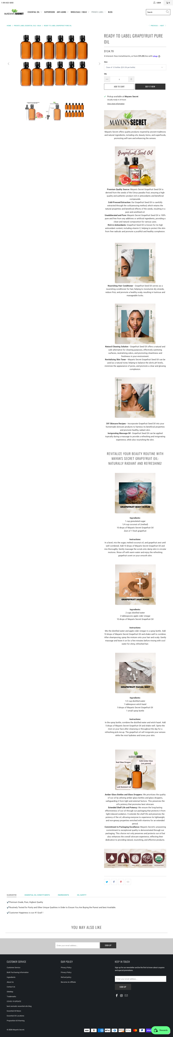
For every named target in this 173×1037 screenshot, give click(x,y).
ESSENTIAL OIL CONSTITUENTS (37, 895)
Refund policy (66, 977)
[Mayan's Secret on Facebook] (117, 995)
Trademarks (11, 996)
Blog (110, 12)
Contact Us (11, 987)
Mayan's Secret (18, 1030)
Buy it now (150, 86)
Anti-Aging (62, 12)
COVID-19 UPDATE (14, 1001)
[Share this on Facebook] (114, 882)
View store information (115, 104)
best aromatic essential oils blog (19, 1006)
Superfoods (49, 12)
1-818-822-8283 (7, 2)
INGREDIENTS (63, 895)
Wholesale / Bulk (79, 12)
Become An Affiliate (68, 982)
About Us (10, 982)
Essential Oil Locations (15, 1016)
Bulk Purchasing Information (18, 972)
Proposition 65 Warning (15, 1021)
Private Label (98, 12)
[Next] (99, 63)
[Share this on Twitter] (107, 882)
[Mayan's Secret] (14, 12)
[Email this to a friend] (128, 882)
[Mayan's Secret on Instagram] (122, 995)
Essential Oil (34, 12)
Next (162, 26)
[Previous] (9, 63)
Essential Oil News (14, 1011)
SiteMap (10, 992)
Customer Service (13, 967)
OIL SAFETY (81, 895)
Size (105, 62)
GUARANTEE (11, 895)
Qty (105, 74)
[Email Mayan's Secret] (126, 995)
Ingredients (11, 977)
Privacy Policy (66, 967)
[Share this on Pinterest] (121, 882)
